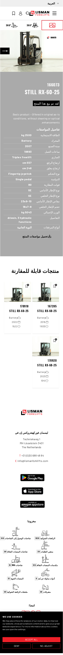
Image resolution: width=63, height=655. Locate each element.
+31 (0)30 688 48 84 (32, 455)
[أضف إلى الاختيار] (54, 286)
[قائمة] (54, 13)
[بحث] (27, 13)
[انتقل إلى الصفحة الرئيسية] (39, 13)
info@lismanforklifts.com (32, 460)
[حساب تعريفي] (20, 13)
